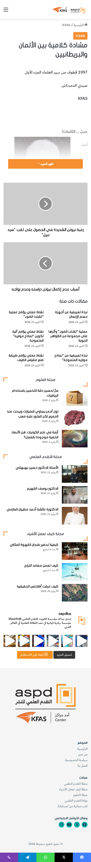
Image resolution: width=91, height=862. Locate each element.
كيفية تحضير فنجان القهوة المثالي (34, 544)
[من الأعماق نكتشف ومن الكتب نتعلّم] (38, 641)
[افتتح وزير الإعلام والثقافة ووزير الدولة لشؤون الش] (67, 641)
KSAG (66, 25)
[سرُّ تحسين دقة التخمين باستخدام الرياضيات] (75, 397)
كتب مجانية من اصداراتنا (73, 806)
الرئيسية (79, 25)
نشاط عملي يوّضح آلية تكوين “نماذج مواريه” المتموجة (28, 336)
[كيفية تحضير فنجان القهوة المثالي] (75, 551)
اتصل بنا (82, 765)
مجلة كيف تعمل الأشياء (73, 789)
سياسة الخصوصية (76, 760)
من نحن (83, 754)
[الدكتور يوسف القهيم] (75, 495)
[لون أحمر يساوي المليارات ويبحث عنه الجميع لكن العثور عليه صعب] (75, 418)
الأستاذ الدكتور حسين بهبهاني (37, 467)
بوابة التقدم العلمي (76, 800)
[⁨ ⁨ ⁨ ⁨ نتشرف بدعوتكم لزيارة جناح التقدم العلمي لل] (53, 641)
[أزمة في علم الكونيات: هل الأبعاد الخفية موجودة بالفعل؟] (75, 438)
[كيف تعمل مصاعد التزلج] (75, 572)
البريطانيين (68, 111)
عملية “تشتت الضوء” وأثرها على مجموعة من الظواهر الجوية (68, 336)
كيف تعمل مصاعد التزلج (41, 565)
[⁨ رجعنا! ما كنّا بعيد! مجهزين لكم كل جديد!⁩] (10, 641)
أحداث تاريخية (48, 111)
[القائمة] (6, 11)
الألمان (82, 111)
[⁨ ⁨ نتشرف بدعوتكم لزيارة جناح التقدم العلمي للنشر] (24, 641)
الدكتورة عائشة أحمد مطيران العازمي (32, 509)
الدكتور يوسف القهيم (42, 488)
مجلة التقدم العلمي (76, 783)
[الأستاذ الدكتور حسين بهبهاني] (75, 474)
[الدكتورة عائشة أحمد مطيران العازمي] (75, 515)
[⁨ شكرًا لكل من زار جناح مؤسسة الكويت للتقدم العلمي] (81, 641)
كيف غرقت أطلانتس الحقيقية (37, 586)
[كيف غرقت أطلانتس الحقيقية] (75, 593)
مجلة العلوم (80, 795)
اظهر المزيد (46, 164)
